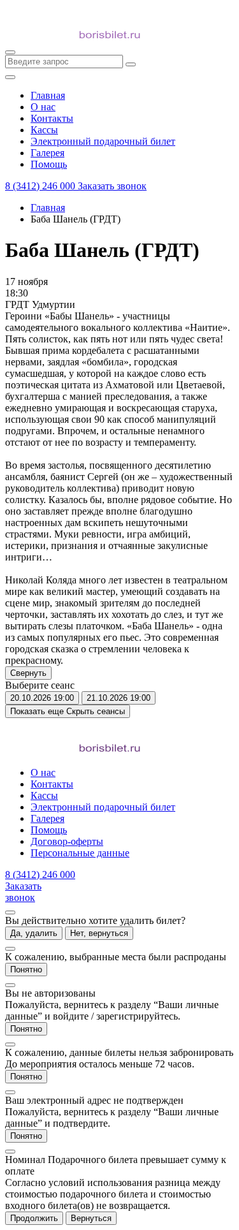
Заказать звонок (112, 185)
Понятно (26, 969)
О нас (43, 772)
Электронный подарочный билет (103, 807)
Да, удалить (33, 933)
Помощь (49, 829)
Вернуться (91, 1218)
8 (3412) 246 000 (41, 185)
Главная (48, 207)
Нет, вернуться (99, 933)
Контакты (52, 784)
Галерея (47, 818)
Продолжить (34, 1218)
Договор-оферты (67, 841)
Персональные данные (80, 852)
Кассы (44, 795)
